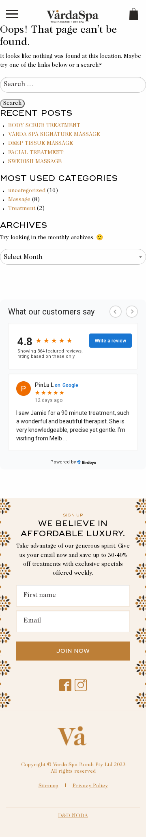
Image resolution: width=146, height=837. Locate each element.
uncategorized (26, 191)
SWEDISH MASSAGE (35, 162)
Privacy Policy (90, 786)
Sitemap (48, 786)
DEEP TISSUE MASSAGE (40, 144)
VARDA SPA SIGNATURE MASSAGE (54, 135)
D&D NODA (73, 816)
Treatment (21, 209)
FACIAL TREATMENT (36, 153)
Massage (19, 200)
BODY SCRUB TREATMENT (44, 126)
